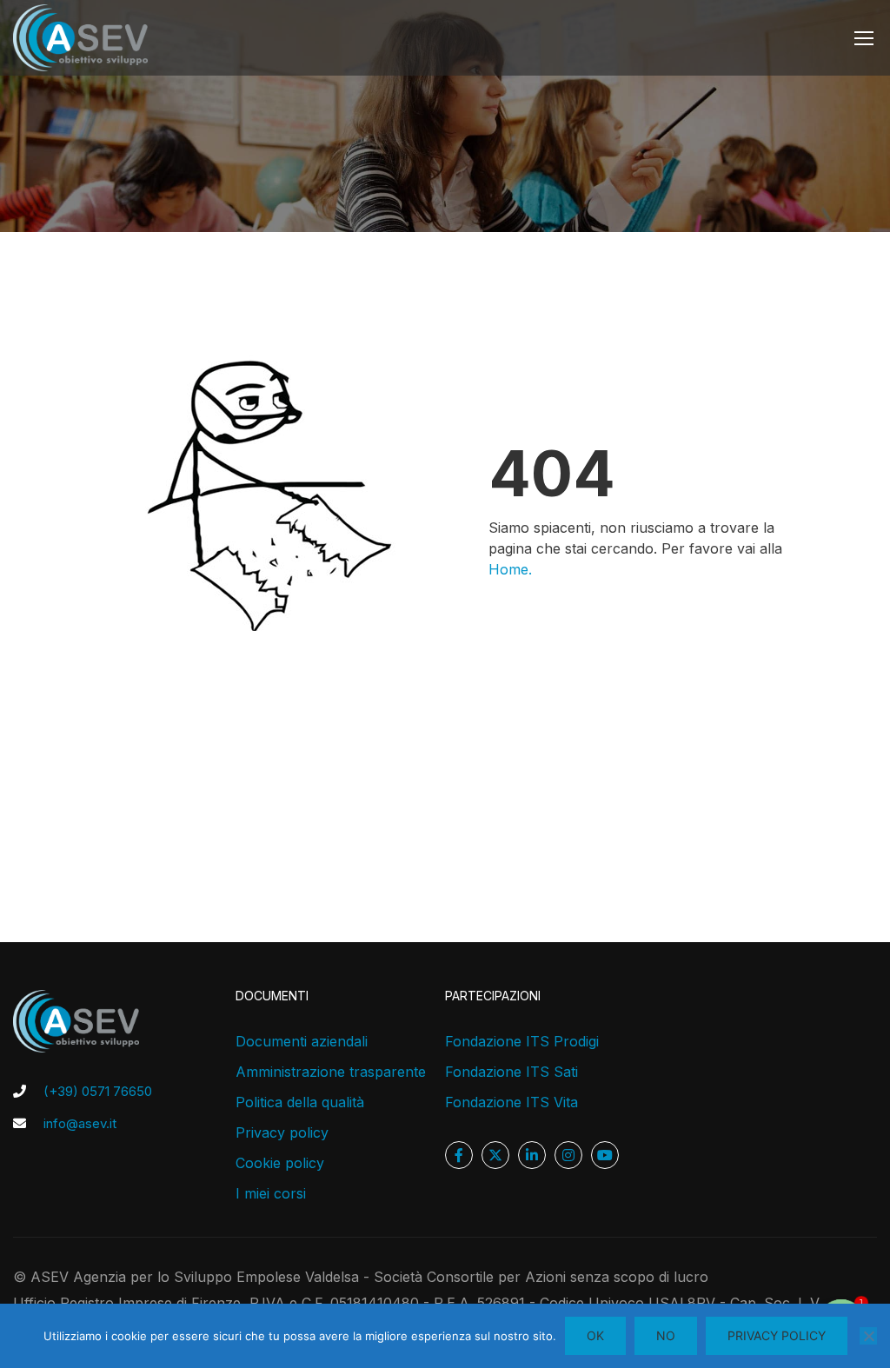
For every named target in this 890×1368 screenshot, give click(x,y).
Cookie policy (280, 1163)
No (665, 1335)
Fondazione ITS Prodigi (522, 1041)
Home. (510, 569)
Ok (595, 1335)
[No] (868, 1336)
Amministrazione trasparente (331, 1071)
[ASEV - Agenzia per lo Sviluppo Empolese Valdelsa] (80, 37)
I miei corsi (271, 1193)
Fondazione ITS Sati (511, 1071)
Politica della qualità (300, 1102)
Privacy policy (282, 1132)
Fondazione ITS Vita (511, 1102)
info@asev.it (79, 1123)
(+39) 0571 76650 (97, 1091)
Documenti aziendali (302, 1041)
